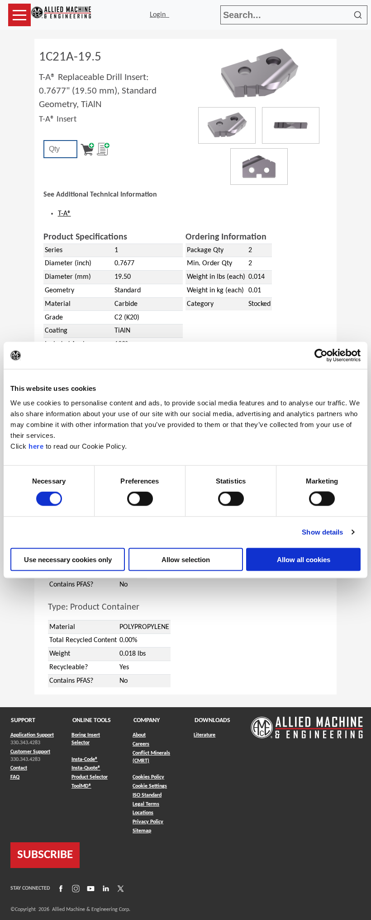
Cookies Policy (148, 777)
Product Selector (89, 777)
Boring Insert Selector (85, 739)
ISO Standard (147, 795)
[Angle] (227, 125)
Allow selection (186, 559)
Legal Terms (146, 804)
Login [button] (159, 15)
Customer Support (30, 752)
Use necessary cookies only (68, 559)
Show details (322, 532)
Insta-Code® (84, 759)
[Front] (290, 125)
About (139, 735)
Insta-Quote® (85, 768)
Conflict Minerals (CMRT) (151, 757)
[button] (19, 15)
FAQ (14, 777)
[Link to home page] (61, 15)
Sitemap (142, 831)
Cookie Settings (150, 786)
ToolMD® (81, 786)
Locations (143, 813)
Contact (18, 768)
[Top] (259, 166)
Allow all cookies (303, 559)
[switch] (140, 499)
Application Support (32, 735)
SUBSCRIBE (45, 855)
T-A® (64, 213)
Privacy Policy (148, 822)
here (36, 446)
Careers (141, 744)
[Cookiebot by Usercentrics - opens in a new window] (321, 355)
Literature (204, 735)
